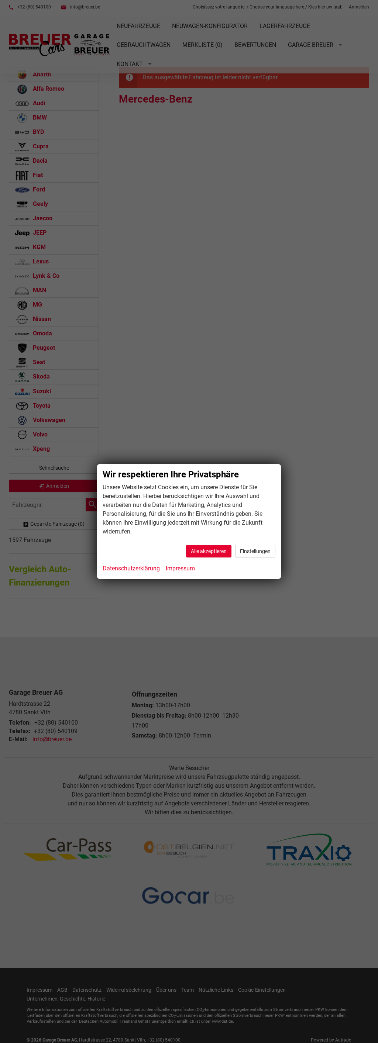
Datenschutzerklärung (131, 568)
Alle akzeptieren (209, 551)
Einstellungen (255, 551)
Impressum (180, 568)
